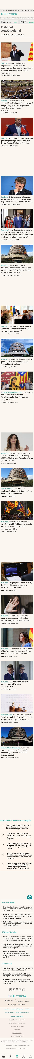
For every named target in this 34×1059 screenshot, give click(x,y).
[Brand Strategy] (27, 1000)
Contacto (6, 1009)
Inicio (17, 1057)
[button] (29, 897)
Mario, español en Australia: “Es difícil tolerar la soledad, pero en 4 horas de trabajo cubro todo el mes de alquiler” (19, 855)
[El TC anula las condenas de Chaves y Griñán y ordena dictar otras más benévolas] (17, 477)
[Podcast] (12, 1005)
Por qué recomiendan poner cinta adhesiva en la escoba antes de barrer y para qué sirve (18, 827)
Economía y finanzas (19, 18)
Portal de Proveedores (22, 1012)
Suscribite (27, 1009)
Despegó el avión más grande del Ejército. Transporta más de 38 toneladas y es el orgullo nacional (19, 845)
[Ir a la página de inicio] (9, 14)
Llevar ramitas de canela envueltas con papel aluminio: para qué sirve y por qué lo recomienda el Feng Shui (19, 836)
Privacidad (17, 1029)
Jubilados (24, 10)
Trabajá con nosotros (17, 1016)
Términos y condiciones (17, 1026)
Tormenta (3, 10)
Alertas (23, 1057)
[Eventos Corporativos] (19, 1000)
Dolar (10, 1057)
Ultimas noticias (5, 18)
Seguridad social (13, 10)
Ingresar (30, 1057)
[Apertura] (8, 1001)
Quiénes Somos (9, 1012)
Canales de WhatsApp (17, 1009)
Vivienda (31, 10)
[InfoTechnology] (22, 1004)
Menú (3, 1057)
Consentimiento (17, 1033)
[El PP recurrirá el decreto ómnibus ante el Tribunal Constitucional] (17, 670)
